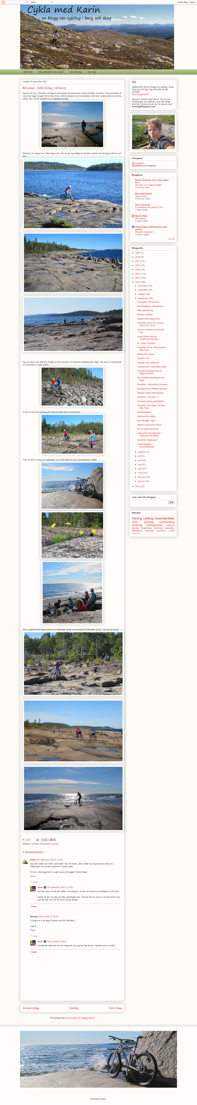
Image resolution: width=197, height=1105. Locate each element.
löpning (135, 528)
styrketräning (166, 522)
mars (140, 472)
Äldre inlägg (115, 1008)
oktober (142, 294)
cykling (34, 844)
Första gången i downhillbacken (146, 445)
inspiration (161, 531)
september (143, 298)
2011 (138, 486)
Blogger (102, 1099)
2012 (138, 282)
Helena (33, 860)
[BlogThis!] (45, 839)
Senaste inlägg (31, 1008)
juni (140, 460)
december (143, 285)
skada (171, 531)
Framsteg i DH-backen (148, 302)
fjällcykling (137, 530)
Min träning (75, 71)
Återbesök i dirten (145, 354)
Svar (35, 882)
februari (142, 477)
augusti (142, 452)
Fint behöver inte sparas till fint (149, 207)
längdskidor (146, 528)
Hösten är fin (143, 358)
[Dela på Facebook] (51, 839)
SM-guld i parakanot (144, 232)
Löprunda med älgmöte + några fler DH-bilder (149, 434)
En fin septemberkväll (147, 429)
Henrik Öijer (141, 216)
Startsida (28, 71)
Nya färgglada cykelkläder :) (151, 306)
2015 (138, 269)
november (143, 290)
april (140, 468)
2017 (138, 261)
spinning (148, 522)
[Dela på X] (48, 839)
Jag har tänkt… (142, 196)
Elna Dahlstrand (143, 193)
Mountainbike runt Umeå (51, 71)
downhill (170, 525)
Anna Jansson (142, 204)
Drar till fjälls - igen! (146, 420)
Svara (32, 876)
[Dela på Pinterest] (54, 839)
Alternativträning (145, 310)
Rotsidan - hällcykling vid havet (152, 384)
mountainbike (45, 844)
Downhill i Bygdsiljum (147, 440)
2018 (138, 257)
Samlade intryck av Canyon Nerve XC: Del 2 (150, 324)
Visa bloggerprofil (140, 94)
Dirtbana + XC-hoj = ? (147, 397)
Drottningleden (144, 412)
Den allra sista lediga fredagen (148, 185)
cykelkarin (137, 165)
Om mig (92, 71)
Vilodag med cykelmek (148, 362)
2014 (138, 273)
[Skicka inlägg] (37, 839)
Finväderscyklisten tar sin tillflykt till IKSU (149, 372)
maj (140, 464)
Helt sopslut (140, 218)
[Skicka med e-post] (42, 839)
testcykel (149, 530)
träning (55, 844)
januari (141, 481)
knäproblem (136, 533)
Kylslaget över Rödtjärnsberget (152, 388)
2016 (138, 265)
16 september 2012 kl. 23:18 (60, 887)
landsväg (137, 525)
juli (139, 456)
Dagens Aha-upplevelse (148, 318)
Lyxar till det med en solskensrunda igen (148, 337)
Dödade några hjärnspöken (150, 393)
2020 (138, 252)
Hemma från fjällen (146, 416)
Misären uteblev (145, 314)
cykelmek (158, 528)
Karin (40, 887)
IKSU (135, 522)
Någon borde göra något (149, 424)
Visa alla (171, 239)
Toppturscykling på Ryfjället (150, 401)
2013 (138, 278)
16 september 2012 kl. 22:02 (50, 860)
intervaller (169, 528)
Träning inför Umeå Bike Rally (151, 366)
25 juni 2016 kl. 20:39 (48, 916)
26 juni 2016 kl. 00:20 (56, 941)
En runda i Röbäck (146, 343)
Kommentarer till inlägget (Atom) (80, 1018)
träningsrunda (154, 525)
